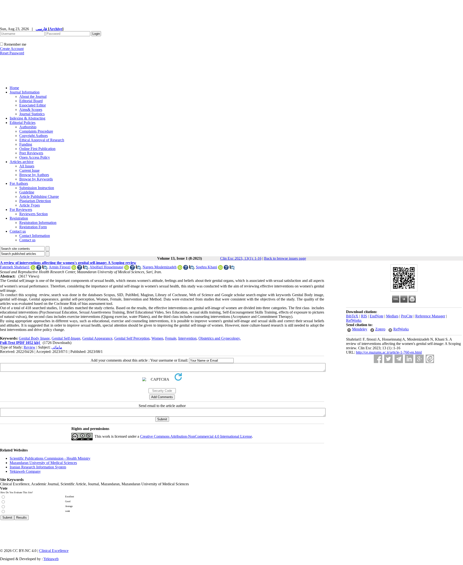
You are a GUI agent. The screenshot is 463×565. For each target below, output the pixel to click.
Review (29, 347)
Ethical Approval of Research (41, 140)
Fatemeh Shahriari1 (15, 267)
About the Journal (33, 96)
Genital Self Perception (132, 338)
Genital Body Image (34, 338)
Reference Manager (430, 316)
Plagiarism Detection (35, 201)
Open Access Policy (34, 157)
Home (14, 88)
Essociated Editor (32, 105)
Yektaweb (51, 559)
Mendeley (359, 329)
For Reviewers (21, 209)
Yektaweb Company (25, 471)
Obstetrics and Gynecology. (219, 338)
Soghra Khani (206, 267)
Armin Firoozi (59, 267)
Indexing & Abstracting (27, 118)
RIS (364, 316)
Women (157, 338)
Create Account (12, 49)
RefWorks (353, 320)
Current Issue (29, 170)
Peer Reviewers (31, 153)
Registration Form (33, 227)
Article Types (29, 205)
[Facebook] (378, 359)
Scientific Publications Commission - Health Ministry (50, 458)
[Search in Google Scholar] (38, 268)
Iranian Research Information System (38, 467)
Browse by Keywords (36, 179)
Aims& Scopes (30, 109)
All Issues (26, 166)
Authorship (27, 127)
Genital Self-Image (66, 338)
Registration (19, 218)
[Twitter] (388, 359)
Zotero (380, 329)
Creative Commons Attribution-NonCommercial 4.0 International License (196, 436)
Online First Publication (37, 149)
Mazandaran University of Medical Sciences (43, 463)
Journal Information (25, 92)
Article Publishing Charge (39, 196)
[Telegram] (399, 359)
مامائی (56, 347)
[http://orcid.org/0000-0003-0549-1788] (126, 268)
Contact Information (34, 236)
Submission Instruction (36, 188)
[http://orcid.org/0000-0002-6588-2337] (33, 268)
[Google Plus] (419, 359)
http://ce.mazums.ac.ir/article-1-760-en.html (389, 352)
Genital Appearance (97, 338)
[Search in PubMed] (44, 268)
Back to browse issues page (285, 258)
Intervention (187, 338)
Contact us (18, 231)
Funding (25, 144)
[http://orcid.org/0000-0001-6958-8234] (220, 268)
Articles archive (22, 162)
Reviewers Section (33, 214)
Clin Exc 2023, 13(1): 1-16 (240, 258)
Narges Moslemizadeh (160, 267)
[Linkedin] (409, 359)
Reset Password (12, 53)
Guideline (26, 192)
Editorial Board (31, 101)
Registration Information (37, 223)
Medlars (392, 316)
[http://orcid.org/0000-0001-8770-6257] (73, 268)
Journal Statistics (32, 114)
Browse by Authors (34, 175)
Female (170, 338)
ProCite (407, 316)
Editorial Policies (22, 123)
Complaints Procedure (36, 131)
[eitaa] (430, 359)
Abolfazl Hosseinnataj (106, 267)
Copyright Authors (33, 136)
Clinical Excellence (53, 551)
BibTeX (352, 316)
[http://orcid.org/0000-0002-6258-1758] (179, 268)
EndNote (376, 316)
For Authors (19, 183)
